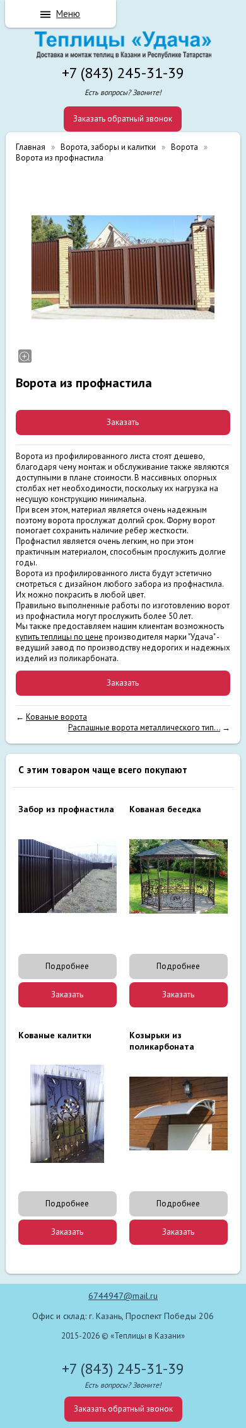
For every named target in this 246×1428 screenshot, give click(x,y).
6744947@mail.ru (123, 1295)
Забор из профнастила (66, 809)
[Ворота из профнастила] (123, 267)
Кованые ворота (56, 716)
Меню (68, 14)
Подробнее (67, 966)
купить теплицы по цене (59, 637)
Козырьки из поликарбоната (161, 1040)
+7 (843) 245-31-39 (123, 72)
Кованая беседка (165, 809)
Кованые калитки (54, 1035)
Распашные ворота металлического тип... (144, 727)
